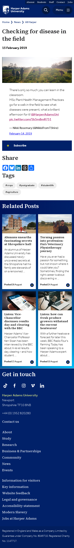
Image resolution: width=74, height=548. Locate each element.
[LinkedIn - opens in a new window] (42, 385)
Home (6, 22)
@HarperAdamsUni (45, 115)
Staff (51, 2)
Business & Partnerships (21, 451)
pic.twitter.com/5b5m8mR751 (30, 119)
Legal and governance (19, 499)
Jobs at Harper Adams (19, 518)
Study (6, 438)
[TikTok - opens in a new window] (5, 385)
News (17, 22)
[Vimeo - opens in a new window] (33, 385)
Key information (15, 486)
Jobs (70, 2)
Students (41, 2)
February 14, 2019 (20, 134)
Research (9, 444)
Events (7, 470)
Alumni (30, 2)
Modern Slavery (14, 512)
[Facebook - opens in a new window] (14, 385)
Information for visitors (21, 480)
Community (11, 457)
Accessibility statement (21, 505)
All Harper (30, 22)
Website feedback (16, 493)
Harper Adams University (20, 395)
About (7, 432)
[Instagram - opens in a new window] (23, 385)
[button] (46, 10)
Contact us (10, 421)
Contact (61, 2)
